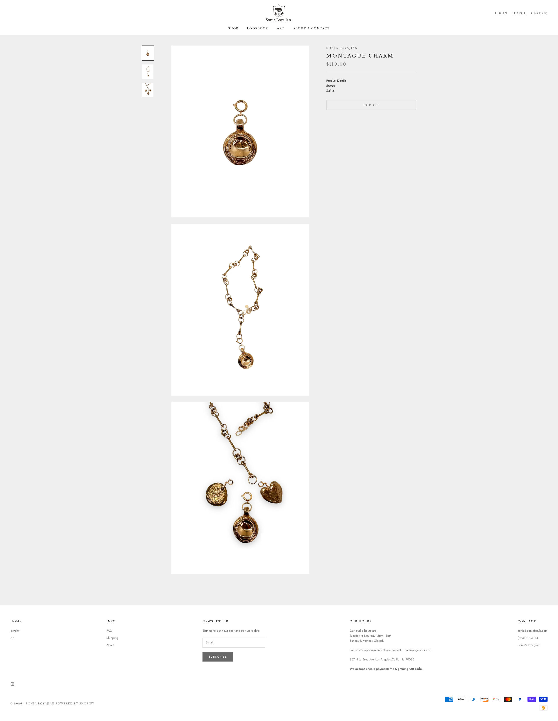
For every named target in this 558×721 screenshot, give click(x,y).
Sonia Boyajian (342, 48)
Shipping (112, 638)
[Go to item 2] (148, 71)
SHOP (233, 28)
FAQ (109, 630)
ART (280, 28)
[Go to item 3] (148, 90)
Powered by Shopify (75, 703)
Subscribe (218, 657)
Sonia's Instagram (529, 645)
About (110, 645)
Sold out (371, 105)
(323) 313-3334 (528, 638)
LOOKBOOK (257, 28)
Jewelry (14, 630)
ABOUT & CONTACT (311, 28)
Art (12, 638)
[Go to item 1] (148, 53)
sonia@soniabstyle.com (533, 630)
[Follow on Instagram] (12, 684)
